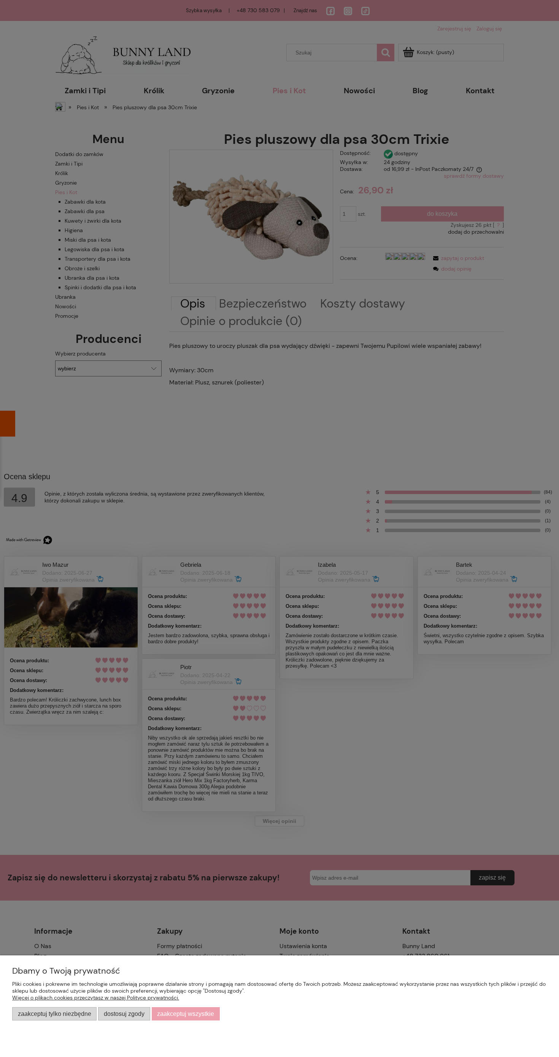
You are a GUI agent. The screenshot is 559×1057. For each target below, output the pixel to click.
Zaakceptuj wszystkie (185, 1013)
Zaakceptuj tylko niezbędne (54, 1013)
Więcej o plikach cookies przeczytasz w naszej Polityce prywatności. (95, 997)
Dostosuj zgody (124, 1013)
